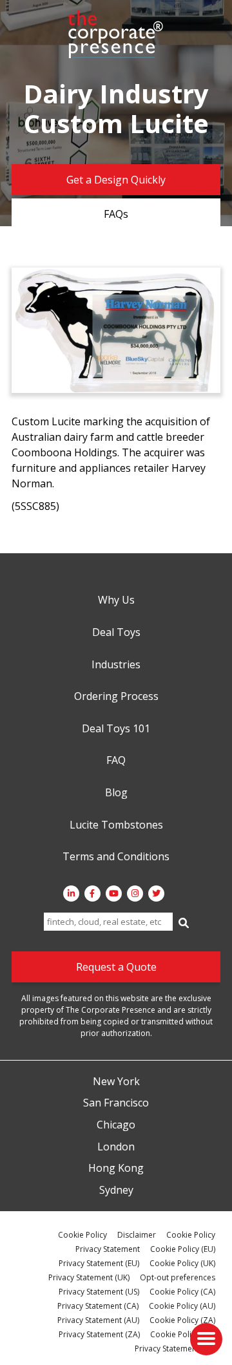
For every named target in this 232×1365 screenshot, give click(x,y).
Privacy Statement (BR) (175, 1348)
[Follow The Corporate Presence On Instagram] (135, 893)
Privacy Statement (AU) (98, 1320)
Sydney (116, 1190)
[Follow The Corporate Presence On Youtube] (114, 893)
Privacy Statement (107, 1248)
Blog (116, 793)
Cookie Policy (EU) (182, 1248)
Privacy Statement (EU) (99, 1263)
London (116, 1147)
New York (116, 1082)
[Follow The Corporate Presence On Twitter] (156, 893)
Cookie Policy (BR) (182, 1334)
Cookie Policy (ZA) (182, 1320)
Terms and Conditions (116, 857)
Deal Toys (116, 633)
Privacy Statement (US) (99, 1291)
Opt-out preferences (177, 1277)
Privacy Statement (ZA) (99, 1334)
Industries (116, 665)
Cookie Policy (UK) (182, 1263)
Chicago (116, 1125)
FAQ (116, 761)
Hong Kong (116, 1168)
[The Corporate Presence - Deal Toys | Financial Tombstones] (116, 34)
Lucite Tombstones (116, 825)
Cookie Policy (82, 1234)
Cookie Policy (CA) (182, 1291)
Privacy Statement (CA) (98, 1305)
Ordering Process (116, 697)
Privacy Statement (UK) (89, 1277)
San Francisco (116, 1103)
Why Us (116, 600)
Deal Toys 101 (116, 729)
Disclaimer (136, 1234)
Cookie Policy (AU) (182, 1305)
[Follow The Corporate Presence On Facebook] (92, 893)
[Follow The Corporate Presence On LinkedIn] (71, 893)
